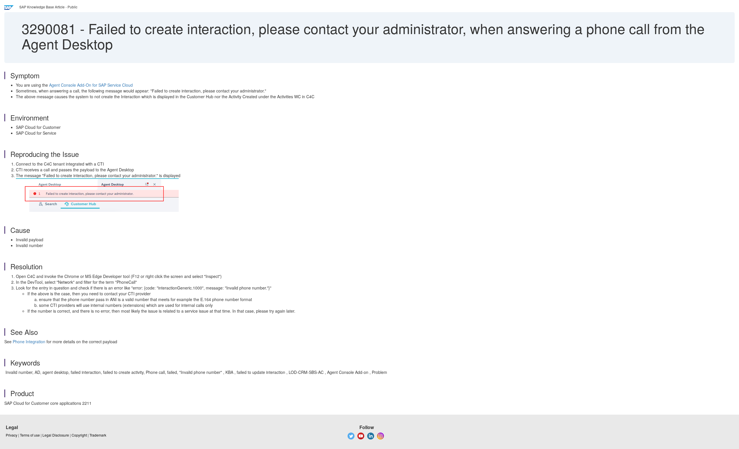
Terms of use (30, 435)
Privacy (11, 435)
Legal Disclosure (55, 435)
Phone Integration (29, 341)
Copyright (79, 435)
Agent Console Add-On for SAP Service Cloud (91, 85)
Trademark (97, 435)
